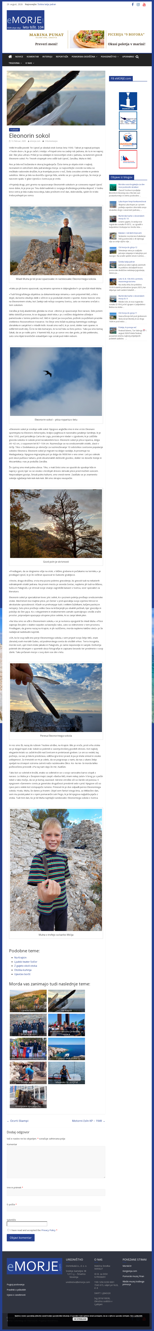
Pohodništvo (108, 56)
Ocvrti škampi (17, 1121)
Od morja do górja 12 (128, 247)
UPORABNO (128, 56)
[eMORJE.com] (10, 57)
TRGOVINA (14, 63)
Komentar (12, 1144)
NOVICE (19, 56)
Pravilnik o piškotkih (16, 1289)
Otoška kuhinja (22, 970)
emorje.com (35, 141)
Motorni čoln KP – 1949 (88, 1121)
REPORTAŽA (62, 56)
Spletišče (11, 1219)
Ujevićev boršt (22, 974)
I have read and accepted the (33, 1230)
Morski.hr (127, 1265)
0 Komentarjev (51, 141)
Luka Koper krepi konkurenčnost (132, 201)
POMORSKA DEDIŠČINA (83, 56)
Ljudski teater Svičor (25, 961)
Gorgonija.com (130, 1271)
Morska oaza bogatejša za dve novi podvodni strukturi (132, 185)
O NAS (28, 63)
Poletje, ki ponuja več (127, 327)
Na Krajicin (20, 957)
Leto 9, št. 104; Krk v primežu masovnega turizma (131, 280)
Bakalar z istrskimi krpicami (130, 233)
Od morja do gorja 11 (128, 313)
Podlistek (14, 129)
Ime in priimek (15, 1187)
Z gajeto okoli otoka (25, 965)
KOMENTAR (33, 56)
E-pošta (12, 1204)
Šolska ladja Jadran (47, 4)
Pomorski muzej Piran (133, 1276)
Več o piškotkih (136, 1316)
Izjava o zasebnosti (16, 1294)
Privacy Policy (48, 1230)
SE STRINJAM (80, 1319)
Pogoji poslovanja (15, 1284)
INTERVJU (47, 56)
